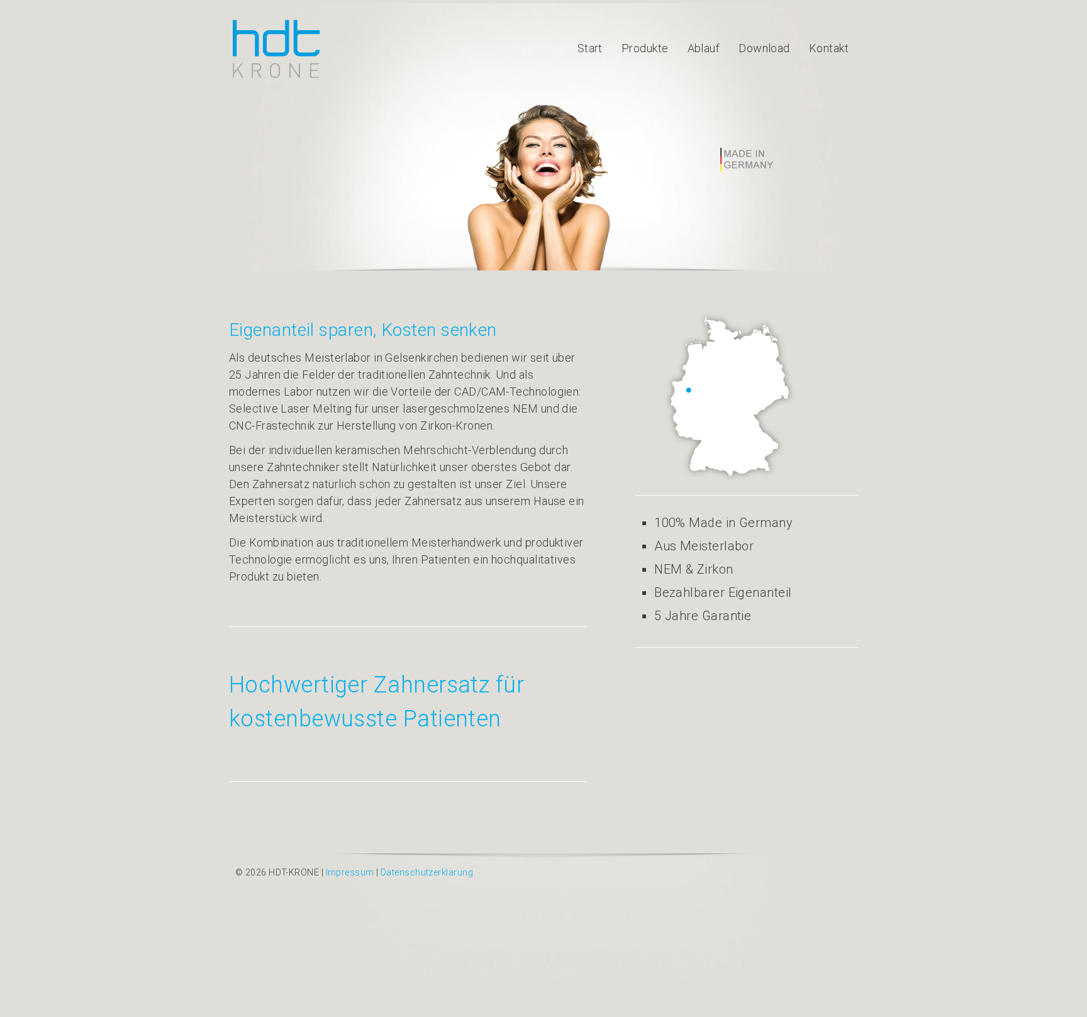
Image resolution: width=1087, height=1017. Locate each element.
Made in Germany (747, 160)
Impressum (350, 872)
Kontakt (829, 48)
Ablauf (704, 48)
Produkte (645, 48)
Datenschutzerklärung (427, 872)
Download (764, 48)
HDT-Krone (276, 48)
